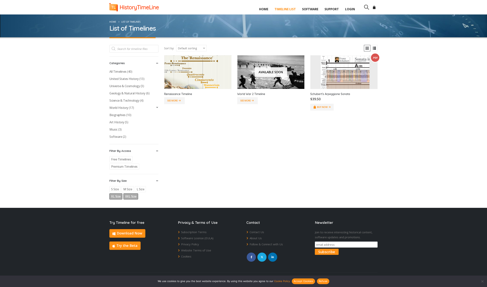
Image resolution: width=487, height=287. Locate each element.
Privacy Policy (190, 244)
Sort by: (169, 48)
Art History (116, 122)
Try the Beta (127, 245)
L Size (140, 189)
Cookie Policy (282, 281)
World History (118, 108)
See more (172, 100)
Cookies (186, 256)
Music (113, 129)
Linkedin (272, 257)
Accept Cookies (303, 281)
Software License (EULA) (197, 238)
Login (350, 9)
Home (263, 9)
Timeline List (285, 9)
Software (310, 9)
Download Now (129, 233)
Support (332, 9)
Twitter (262, 257)
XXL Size (130, 196)
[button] (366, 7)
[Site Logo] (134, 7)
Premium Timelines (124, 166)
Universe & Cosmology (124, 86)
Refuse (323, 281)
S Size (115, 189)
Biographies (117, 115)
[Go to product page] (197, 72)
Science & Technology (124, 100)
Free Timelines (121, 159)
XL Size (116, 196)
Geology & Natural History (127, 93)
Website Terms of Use (196, 250)
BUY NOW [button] (322, 107)
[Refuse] (482, 281)
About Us (256, 238)
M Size (127, 189)
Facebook (251, 257)
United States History (124, 79)
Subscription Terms (194, 232)
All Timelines (118, 71)
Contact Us (257, 232)
